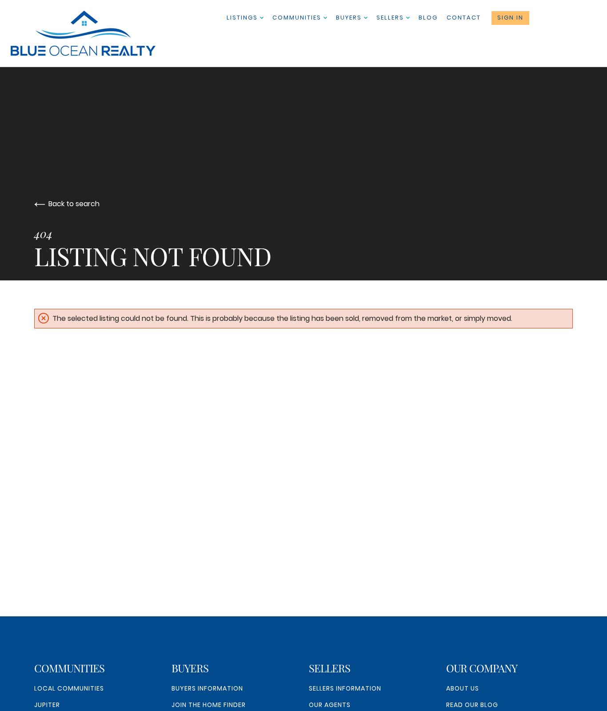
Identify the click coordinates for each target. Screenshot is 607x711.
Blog (428, 17)
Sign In (510, 17)
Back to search (74, 204)
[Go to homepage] (92, 33)
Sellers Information (345, 688)
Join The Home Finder (209, 704)
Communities (297, 17)
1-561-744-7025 (566, 18)
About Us (462, 688)
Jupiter (47, 704)
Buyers (350, 17)
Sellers (391, 17)
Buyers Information (207, 688)
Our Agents (330, 704)
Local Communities (69, 688)
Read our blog (472, 704)
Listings (243, 17)
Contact (464, 17)
